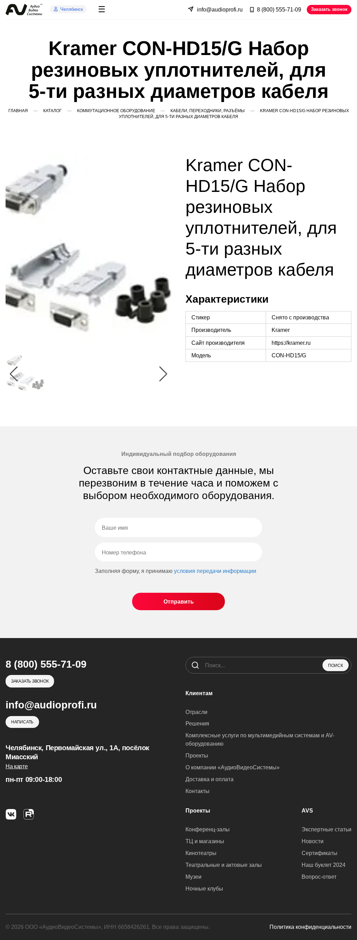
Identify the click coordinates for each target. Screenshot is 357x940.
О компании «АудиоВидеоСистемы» (232, 767)
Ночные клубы (204, 889)
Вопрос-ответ (319, 877)
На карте (17, 766)
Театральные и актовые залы (223, 865)
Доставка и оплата (209, 779)
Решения (197, 724)
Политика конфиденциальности (310, 927)
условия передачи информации (215, 571)
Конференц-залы (207, 829)
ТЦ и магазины (204, 841)
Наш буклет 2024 (323, 865)
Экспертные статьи (326, 829)
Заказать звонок (329, 9)
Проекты (196, 756)
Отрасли (196, 712)
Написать (22, 722)
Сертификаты (319, 853)
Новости (313, 841)
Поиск (335, 665)
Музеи (193, 877)
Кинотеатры (201, 853)
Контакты (197, 791)
